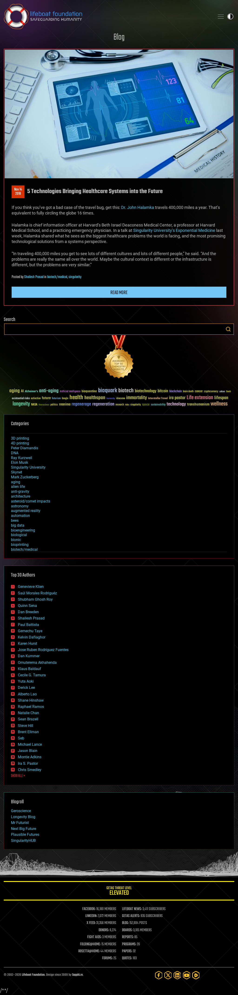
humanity (110, 398)
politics (54, 404)
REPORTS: (128, 937)
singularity (75, 277)
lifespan (221, 398)
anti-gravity (20, 491)
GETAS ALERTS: (131, 916)
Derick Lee (26, 687)
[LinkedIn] (177, 975)
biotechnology (145, 391)
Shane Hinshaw (31, 700)
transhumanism (198, 404)
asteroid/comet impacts (30, 501)
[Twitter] (168, 975)
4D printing (20, 443)
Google (65, 398)
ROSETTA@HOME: (89, 951)
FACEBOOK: (89, 909)
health (76, 397)
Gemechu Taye (30, 631)
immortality (136, 398)
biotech (126, 391)
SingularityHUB (23, 840)
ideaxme (120, 398)
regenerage (81, 404)
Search (228, 329)
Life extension (200, 398)
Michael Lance (30, 744)
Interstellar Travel (158, 398)
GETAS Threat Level (119, 891)
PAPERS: (127, 951)
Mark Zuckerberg (25, 477)
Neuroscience (44, 405)
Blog (119, 37)
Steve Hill (25, 725)
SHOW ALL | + (18, 776)
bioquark (107, 390)
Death (228, 391)
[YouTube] (186, 975)
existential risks (21, 398)
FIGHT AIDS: (94, 937)
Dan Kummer (29, 656)
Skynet (16, 472)
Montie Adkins (29, 757)
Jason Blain (27, 751)
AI (22, 391)
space (146, 404)
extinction (36, 398)
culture (222, 391)
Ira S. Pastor (28, 763)
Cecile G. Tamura (32, 675)
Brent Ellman (28, 732)
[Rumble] (196, 975)
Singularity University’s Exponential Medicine (174, 230)
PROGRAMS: (129, 944)
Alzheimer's (31, 391)
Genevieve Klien (31, 586)
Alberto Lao (27, 694)
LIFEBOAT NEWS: (132, 909)
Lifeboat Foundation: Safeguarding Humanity (107, 16)
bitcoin (163, 391)
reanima (64, 404)
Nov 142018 (18, 192)
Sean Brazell (28, 719)
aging (14, 391)
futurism (56, 398)
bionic (16, 540)
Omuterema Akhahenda (37, 662)
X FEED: (91, 923)
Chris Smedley (29, 770)
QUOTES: (127, 958)
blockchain (175, 391)
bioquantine (89, 391)
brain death (188, 391)
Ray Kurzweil (21, 458)
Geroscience (21, 811)
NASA (34, 405)
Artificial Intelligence (70, 391)
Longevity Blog (23, 817)
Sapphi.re (77, 975)
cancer (199, 391)
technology (176, 404)
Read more (119, 293)
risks (127, 404)
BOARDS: (127, 930)
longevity (21, 404)
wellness (219, 404)
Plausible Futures (25, 834)
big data (17, 525)
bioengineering (23, 530)
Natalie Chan (28, 713)
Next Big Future (23, 828)
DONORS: (104, 930)
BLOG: (125, 923)
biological (19, 535)
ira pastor (177, 398)
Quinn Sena (27, 605)
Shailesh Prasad (33, 277)
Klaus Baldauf (29, 669)
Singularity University (28, 467)
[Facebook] (158, 975)
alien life (18, 486)
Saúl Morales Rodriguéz (37, 593)
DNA (14, 453)
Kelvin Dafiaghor (31, 637)
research (120, 404)
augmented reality (25, 511)
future (46, 398)
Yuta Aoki (26, 681)
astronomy (20, 506)
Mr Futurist (20, 822)
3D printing (20, 438)
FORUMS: (107, 958)
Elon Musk (19, 462)
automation (20, 515)
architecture (20, 496)
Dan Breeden (28, 612)
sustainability (158, 405)
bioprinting (20, 544)
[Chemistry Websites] (119, 357)
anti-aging (49, 391)
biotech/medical (57, 277)
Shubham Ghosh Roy (35, 599)
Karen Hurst (27, 643)
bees (15, 520)
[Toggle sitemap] (221, 16)
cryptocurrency (211, 391)
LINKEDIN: (91, 916)
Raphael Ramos (31, 706)
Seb (21, 738)
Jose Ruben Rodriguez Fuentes (43, 650)
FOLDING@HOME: (90, 944)
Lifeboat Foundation (33, 975)
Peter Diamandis (24, 448)
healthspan (94, 398)
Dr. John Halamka (137, 207)
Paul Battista (28, 624)
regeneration (103, 404)
